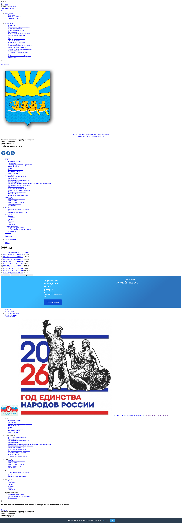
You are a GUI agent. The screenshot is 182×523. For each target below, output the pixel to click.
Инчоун (10, 216)
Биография (11, 15)
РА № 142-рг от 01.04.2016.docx (13, 270)
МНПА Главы (12, 200)
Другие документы (14, 204)
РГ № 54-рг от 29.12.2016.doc (12, 266)
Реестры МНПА (13, 205)
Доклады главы (13, 18)
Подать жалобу (53, 302)
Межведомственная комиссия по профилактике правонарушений (29, 183)
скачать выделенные (26, 275)
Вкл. (11, 6)
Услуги (7, 207)
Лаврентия (11, 217)
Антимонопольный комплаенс (18, 52)
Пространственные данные (17, 192)
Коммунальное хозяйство (16, 35)
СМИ (10, 168)
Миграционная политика (16, 39)
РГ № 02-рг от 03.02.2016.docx (13, 254)
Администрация (10, 175)
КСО (10, 37)
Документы (8, 197)
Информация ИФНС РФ (16, 30)
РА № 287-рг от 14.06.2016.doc (13, 263)
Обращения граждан (11, 226)
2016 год (7, 243)
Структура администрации (17, 176)
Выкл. (15, 6)
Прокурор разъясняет (15, 28)
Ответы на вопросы (14, 16)
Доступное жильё (14, 40)
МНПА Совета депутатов (16, 199)
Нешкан (11, 221)
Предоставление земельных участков (20, 45)
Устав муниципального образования (20, 165)
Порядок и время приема (16, 228)
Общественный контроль (16, 42)
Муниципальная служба (16, 187)
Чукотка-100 (12, 57)
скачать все (14, 275)
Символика (12, 163)
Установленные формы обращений (19, 229)
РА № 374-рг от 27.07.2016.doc (13, 268)
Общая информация (14, 161)
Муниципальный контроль (17, 47)
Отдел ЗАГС (12, 54)
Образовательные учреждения (18, 195)
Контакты (8, 233)
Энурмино (11, 224)
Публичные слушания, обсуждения (19, 56)
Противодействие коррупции (17, 188)
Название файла (13, 252)
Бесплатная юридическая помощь (19, 27)
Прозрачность (12, 231)
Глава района (9, 13)
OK (112, 520)
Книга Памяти (13, 173)
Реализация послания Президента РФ (20, 185)
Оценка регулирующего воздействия (20, 49)
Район (7, 159)
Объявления (12, 25)
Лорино (10, 219)
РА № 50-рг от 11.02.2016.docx (13, 257)
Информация (9, 23)
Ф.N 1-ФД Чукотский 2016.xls (13, 273)
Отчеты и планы (13, 193)
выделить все (5, 275)
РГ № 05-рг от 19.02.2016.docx (13, 259)
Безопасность (12, 32)
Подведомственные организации (19, 190)
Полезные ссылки (14, 51)
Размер (26, 252)
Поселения (8, 214)
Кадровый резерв (14, 182)
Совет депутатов (13, 166)
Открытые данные (14, 171)
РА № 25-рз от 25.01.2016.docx (13, 261)
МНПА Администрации (16, 202)
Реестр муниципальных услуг (18, 212)
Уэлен (10, 222)
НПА (10, 211)
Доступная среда (13, 44)
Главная (7, 158)
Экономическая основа (15, 170)
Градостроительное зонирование (18, 180)
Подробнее (105, 520)
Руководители (12, 178)
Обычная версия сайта (8, 8)
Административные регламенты (18, 209)
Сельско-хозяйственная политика (19, 34)
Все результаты (6, 64)
